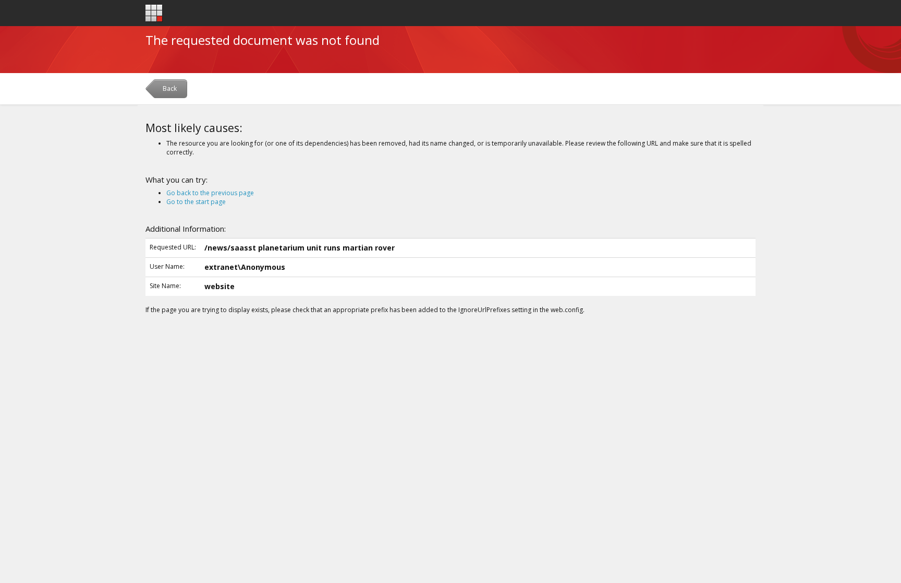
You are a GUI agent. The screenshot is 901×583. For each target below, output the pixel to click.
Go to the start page (196, 201)
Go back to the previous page (210, 192)
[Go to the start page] (154, 13)
